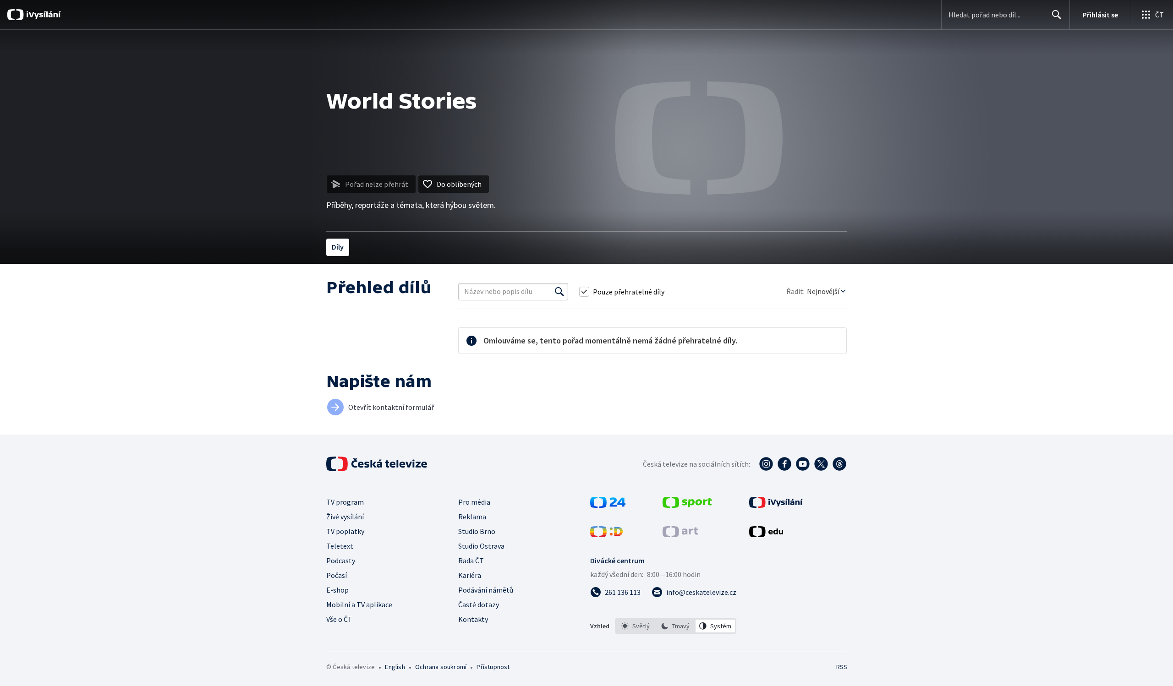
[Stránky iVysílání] (776, 505)
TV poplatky (345, 531)
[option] (635, 626)
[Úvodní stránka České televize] (377, 464)
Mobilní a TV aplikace (359, 604)
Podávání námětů (485, 589)
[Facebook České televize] (784, 464)
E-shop (337, 589)
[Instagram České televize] (766, 464)
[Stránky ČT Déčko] (606, 534)
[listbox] (675, 626)
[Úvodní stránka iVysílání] (42, 14)
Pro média (474, 501)
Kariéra (469, 575)
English (395, 667)
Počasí (336, 575)
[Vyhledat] (559, 292)
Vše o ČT (339, 619)
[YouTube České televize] (802, 464)
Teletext (339, 545)
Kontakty (473, 619)
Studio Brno (476, 531)
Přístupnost (493, 667)
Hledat (1056, 14)
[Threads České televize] (839, 464)
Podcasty (340, 560)
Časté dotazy (478, 604)
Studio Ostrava (481, 545)
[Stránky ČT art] (680, 534)
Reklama (472, 516)
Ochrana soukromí (440, 667)
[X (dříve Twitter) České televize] (821, 464)
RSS (841, 667)
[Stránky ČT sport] (687, 505)
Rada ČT (471, 560)
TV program (345, 501)
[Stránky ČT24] (607, 505)
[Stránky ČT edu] (766, 534)
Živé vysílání (345, 516)
